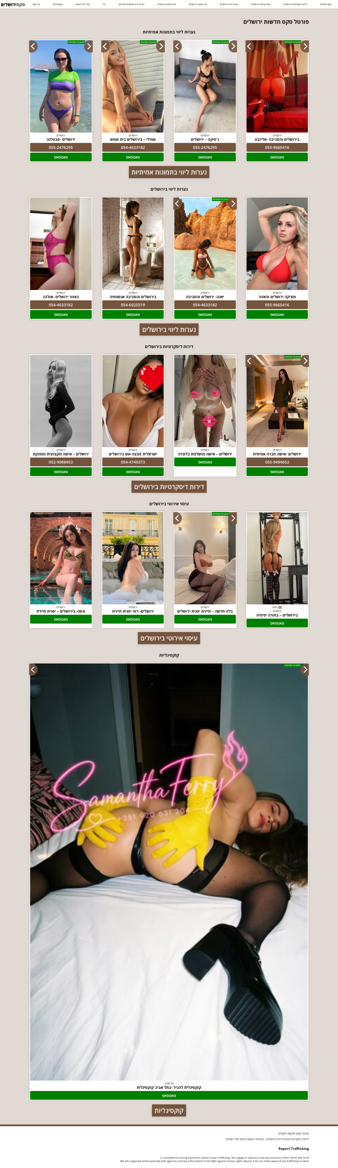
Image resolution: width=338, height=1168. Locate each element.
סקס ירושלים (325, 4)
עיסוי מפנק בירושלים (166, 4)
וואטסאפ (277, 157)
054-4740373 (133, 462)
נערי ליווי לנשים (83, 4)
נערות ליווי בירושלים (229, 4)
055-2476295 (205, 147)
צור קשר (36, 4)
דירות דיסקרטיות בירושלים (295, 4)
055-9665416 (277, 147)
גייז (104, 4)
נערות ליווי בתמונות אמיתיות (131, 4)
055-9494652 (277, 462)
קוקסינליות (58, 4)
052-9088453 (61, 462)
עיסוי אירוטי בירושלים (261, 4)
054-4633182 (133, 147)
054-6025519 (133, 304)
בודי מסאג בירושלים (198, 4)
